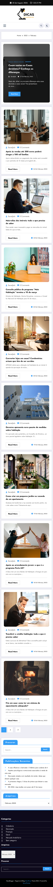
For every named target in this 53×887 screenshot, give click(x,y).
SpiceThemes (26, 883)
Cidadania (10, 826)
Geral (8, 834)
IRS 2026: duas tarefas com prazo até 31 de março (25, 787)
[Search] (41, 26)
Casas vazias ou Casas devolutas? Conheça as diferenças (20, 69)
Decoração (10, 829)
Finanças (10, 62)
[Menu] (5, 25)
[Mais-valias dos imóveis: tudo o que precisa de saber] (26, 196)
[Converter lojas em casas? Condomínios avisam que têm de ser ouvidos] (26, 333)
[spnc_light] (47, 25)
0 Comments (24, 147)
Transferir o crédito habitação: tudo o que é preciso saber (26, 635)
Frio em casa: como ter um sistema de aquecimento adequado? (23, 704)
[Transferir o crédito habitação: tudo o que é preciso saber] (26, 609)
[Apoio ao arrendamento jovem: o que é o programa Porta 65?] (26, 540)
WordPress (28, 881)
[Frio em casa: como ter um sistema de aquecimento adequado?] (26, 678)
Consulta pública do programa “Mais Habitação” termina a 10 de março (22, 291)
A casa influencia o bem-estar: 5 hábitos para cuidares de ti (28, 768)
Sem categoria (11, 840)
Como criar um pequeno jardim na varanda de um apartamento (25, 498)
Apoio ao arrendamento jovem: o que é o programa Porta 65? (25, 566)
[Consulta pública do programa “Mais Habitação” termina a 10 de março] (26, 264)
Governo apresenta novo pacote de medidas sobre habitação (26, 429)
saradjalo (13, 76)
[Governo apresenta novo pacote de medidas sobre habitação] (26, 402)
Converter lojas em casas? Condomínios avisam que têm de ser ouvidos (24, 360)
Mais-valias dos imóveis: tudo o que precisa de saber (25, 222)
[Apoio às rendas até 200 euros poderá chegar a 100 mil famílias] (26, 127)
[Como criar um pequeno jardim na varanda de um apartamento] (26, 471)
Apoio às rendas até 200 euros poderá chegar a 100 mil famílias (23, 153)
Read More (14, 94)
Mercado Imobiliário (19, 62)
